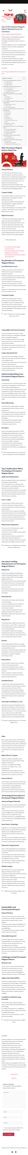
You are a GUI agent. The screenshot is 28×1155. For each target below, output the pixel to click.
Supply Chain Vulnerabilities (11, 142)
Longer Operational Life (10, 92)
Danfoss (7, 116)
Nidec (7, 121)
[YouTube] (12, 1152)
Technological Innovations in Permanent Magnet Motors (13, 127)
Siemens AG (8, 111)
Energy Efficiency (9, 82)
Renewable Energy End (10, 138)
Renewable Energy (9, 98)
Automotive (8, 96)
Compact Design (9, 83)
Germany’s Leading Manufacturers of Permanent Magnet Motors (13, 109)
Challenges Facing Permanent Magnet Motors (12, 139)
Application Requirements (10, 104)
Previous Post (14, 1074)
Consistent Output (9, 89)
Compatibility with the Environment (12, 90)
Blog (12, 34)
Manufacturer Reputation (10, 107)
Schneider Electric (9, 118)
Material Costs (8, 141)
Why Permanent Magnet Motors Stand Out (12, 80)
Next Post (14, 1078)
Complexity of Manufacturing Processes (13, 144)
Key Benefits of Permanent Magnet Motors (12, 86)
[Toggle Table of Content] (23, 78)
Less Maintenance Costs (10, 87)
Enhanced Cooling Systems (11, 132)
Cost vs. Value (8, 105)
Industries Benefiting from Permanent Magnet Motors (12, 94)
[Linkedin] (15, 1152)
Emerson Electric (9, 124)
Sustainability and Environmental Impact (11, 135)
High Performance (9, 84)
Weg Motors (8, 114)
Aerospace (8, 99)
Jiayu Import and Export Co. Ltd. (11, 120)
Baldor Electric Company (10, 123)
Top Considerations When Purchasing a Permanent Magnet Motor (14, 102)
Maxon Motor (8, 117)
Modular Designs (9, 133)
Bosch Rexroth (8, 113)
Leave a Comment (6, 34)
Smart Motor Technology (10, 130)
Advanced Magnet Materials (11, 129)
